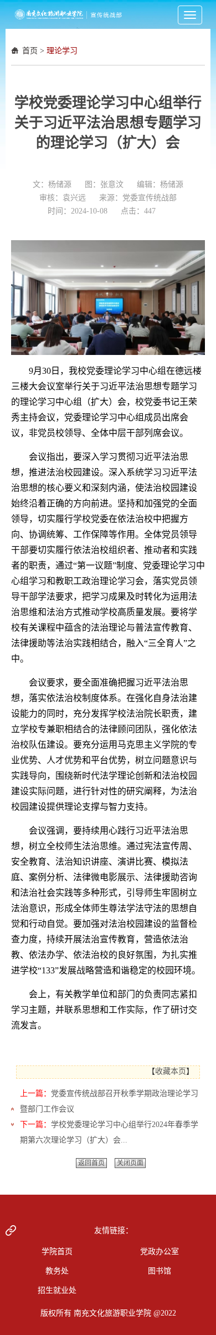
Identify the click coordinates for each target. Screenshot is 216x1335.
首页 (30, 51)
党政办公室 (159, 1251)
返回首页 (91, 1163)
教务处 (57, 1271)
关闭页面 (130, 1163)
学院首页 (57, 1251)
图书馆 (159, 1271)
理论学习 (62, 51)
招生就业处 (57, 1290)
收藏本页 (170, 1071)
